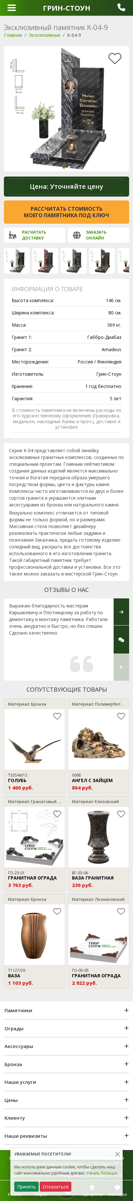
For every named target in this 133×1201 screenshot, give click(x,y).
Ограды (14, 1028)
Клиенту (15, 1117)
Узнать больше (102, 1173)
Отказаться (55, 1187)
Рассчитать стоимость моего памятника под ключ (66, 212)
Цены (11, 1100)
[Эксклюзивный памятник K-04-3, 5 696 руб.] (45, 260)
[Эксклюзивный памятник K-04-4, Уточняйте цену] (102, 260)
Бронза (13, 1064)
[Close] (117, 1154)
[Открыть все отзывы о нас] (121, 640)
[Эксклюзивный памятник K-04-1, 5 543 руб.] (73, 260)
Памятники (18, 1010)
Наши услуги (20, 1082)
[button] (64, 167)
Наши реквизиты (26, 1136)
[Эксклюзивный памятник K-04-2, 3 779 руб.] (16, 260)
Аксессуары (19, 1046)
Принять (26, 1187)
